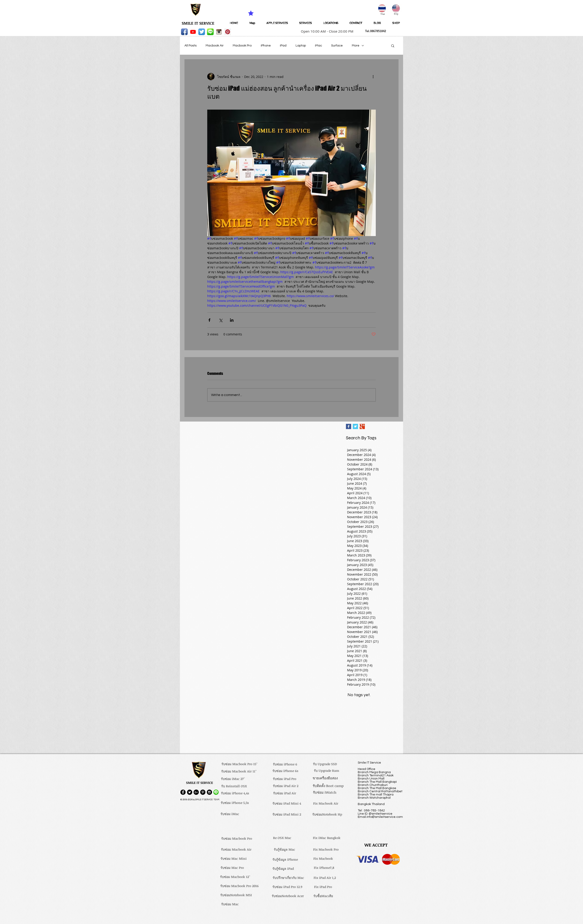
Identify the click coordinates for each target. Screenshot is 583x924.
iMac (318, 45)
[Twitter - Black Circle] (189, 792)
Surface (337, 45)
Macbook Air (215, 45)
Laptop (301, 45)
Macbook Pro (242, 45)
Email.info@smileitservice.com (380, 816)
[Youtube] (193, 31)
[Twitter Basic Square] (355, 426)
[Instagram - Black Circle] (209, 792)
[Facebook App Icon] (184, 31)
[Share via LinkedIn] (232, 320)
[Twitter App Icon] (201, 31)
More (355, 45)
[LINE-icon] (210, 31)
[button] (325, 31)
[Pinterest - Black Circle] (202, 792)
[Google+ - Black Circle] (196, 792)
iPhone (266, 45)
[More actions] (373, 76)
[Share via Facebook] (209, 320)
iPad (283, 45)
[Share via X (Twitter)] (220, 320)
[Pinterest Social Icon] (227, 31)
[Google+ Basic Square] (362, 426)
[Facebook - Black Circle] (183, 792)
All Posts (190, 45)
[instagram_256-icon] (219, 31)
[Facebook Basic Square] (348, 426)
